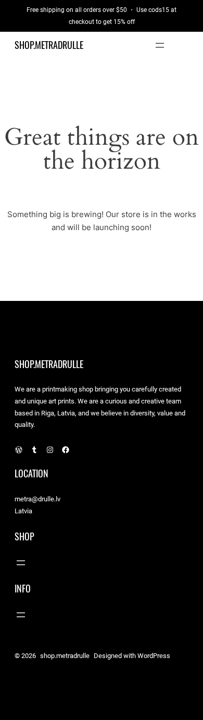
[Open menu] (160, 45)
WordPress (153, 656)
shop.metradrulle (49, 45)
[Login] (184, 45)
